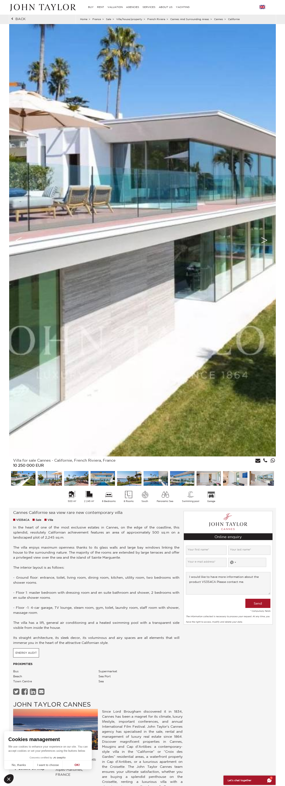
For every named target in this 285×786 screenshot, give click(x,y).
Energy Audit (26, 652)
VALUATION (115, 7)
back (20, 19)
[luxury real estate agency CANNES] (55, 730)
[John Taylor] (42, 7)
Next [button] (264, 240)
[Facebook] (25, 691)
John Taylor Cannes (52, 704)
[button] (9, 779)
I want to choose (48, 765)
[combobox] (232, 562)
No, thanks (19, 765)
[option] (142, 240)
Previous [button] (18, 240)
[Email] (41, 691)
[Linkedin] (33, 691)
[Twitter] (16, 691)
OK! (77, 765)
